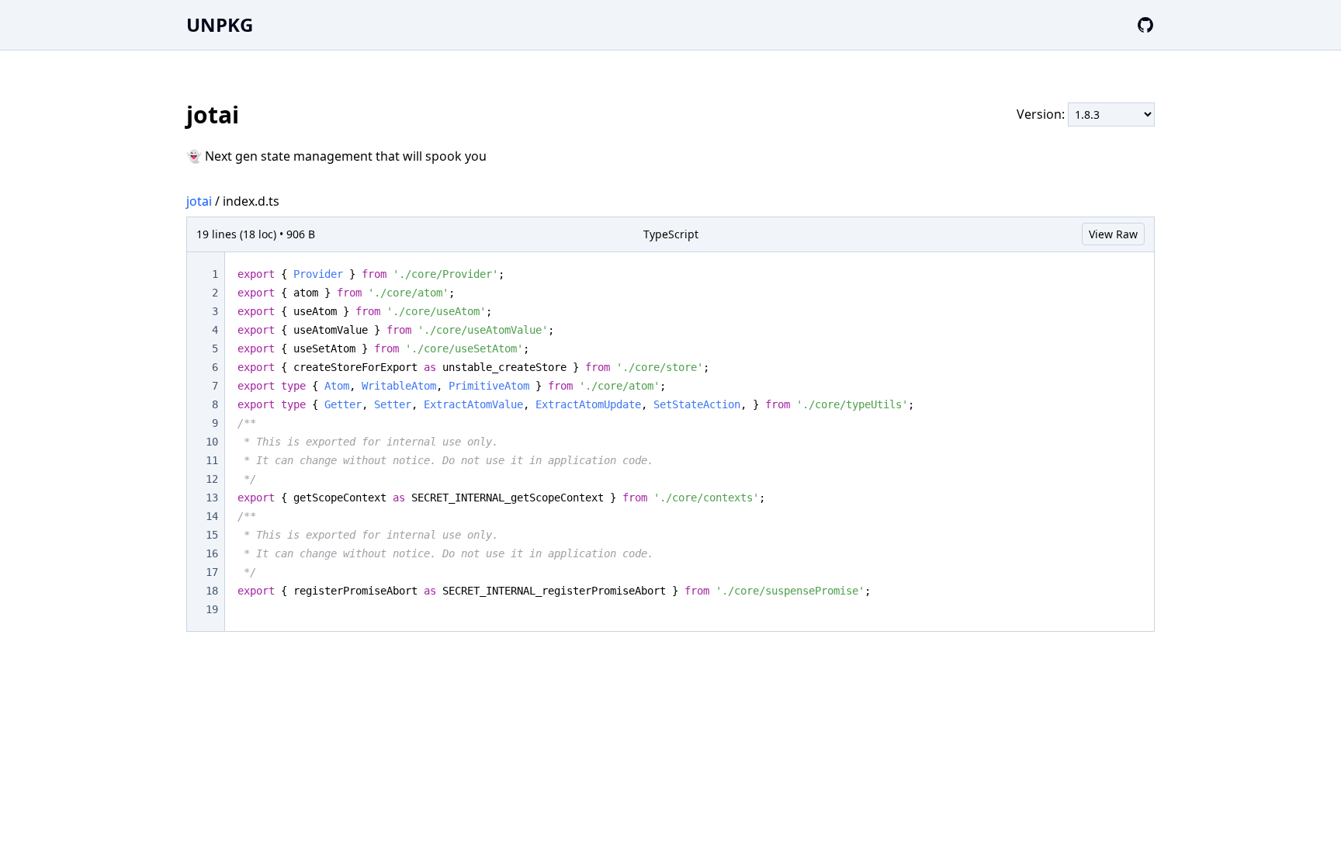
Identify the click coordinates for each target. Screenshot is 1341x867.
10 (212, 441)
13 (212, 497)
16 (212, 553)
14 (212, 516)
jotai (199, 201)
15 (212, 535)
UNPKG (219, 24)
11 (212, 460)
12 (212, 479)
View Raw (1113, 234)
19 (212, 609)
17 (212, 572)
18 (212, 590)
